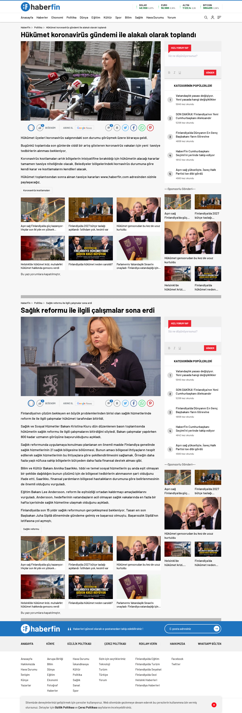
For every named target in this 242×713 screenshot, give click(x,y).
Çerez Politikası (115, 643)
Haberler (42, 17)
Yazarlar (26, 685)
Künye (50, 643)
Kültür (108, 17)
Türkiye (103, 674)
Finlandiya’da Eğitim (147, 658)
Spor (118, 17)
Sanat (76, 685)
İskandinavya (81, 664)
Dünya (84, 17)
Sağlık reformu (31, 528)
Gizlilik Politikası (64, 707)
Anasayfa (27, 17)
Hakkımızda (177, 643)
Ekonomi (57, 17)
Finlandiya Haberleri (147, 685)
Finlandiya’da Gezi (146, 674)
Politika (71, 17)
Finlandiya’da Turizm (147, 664)
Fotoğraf (52, 685)
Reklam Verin (148, 643)
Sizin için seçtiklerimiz (112, 658)
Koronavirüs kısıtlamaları (36, 190)
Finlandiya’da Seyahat (148, 669)
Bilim (128, 17)
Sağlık (139, 17)
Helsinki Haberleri (146, 680)
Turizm (103, 669)
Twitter (176, 664)
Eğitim (96, 17)
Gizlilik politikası (79, 643)
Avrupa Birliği (55, 658)
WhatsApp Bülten (209, 643)
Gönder (210, 72)
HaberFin (25, 27)
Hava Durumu (155, 17)
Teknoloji (104, 664)
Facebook (177, 658)
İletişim (25, 674)
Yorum (171, 17)
